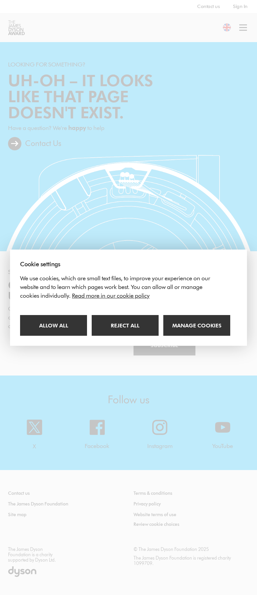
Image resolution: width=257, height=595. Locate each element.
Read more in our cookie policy (111, 295)
